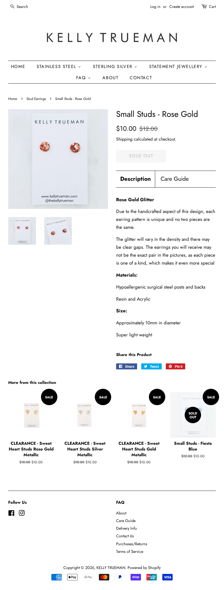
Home (12, 98)
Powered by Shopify (144, 567)
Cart (212, 6)
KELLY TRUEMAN (110, 567)
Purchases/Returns (131, 544)
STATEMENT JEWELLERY (176, 66)
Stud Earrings (36, 98)
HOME (18, 66)
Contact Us (125, 536)
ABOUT (110, 78)
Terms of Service (129, 551)
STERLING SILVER (113, 66)
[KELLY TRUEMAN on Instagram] (22, 514)
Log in (155, 6)
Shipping (124, 139)
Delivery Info (126, 528)
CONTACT (141, 78)
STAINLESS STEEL (57, 66)
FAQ (82, 78)
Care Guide (175, 179)
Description (135, 179)
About (121, 513)
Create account (181, 6)
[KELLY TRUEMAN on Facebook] (11, 514)
